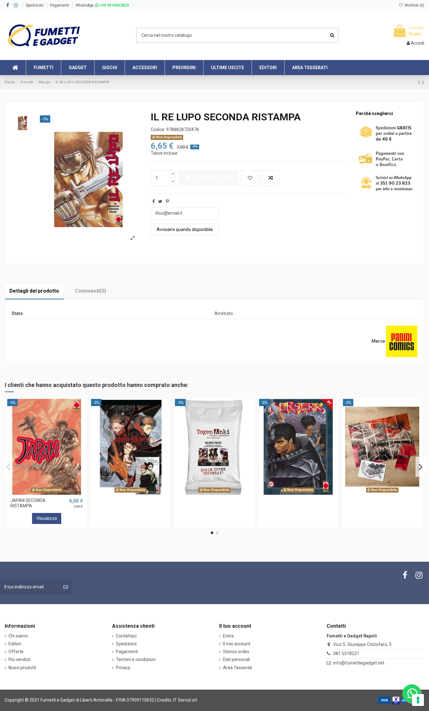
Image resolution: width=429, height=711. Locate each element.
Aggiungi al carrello (213, 177)
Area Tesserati (237, 667)
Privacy (123, 667)
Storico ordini (236, 651)
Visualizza (46, 518)
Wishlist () (414, 5)
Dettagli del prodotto (34, 291)
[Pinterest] (167, 201)
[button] (227, 67)
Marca (378, 341)
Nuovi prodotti (22, 667)
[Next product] (423, 82)
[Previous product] (420, 82)
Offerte (16, 651)
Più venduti (19, 659)
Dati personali (236, 659)
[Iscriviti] (65, 587)
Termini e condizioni (135, 659)
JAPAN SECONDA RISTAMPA (28, 503)
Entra (228, 635)
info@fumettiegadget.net (358, 662)
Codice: (158, 129)
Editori (14, 643)
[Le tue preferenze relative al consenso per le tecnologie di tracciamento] (418, 700)
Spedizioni (35, 5)
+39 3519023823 (113, 5)
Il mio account (236, 643)
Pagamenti (59, 5)
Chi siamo (18, 635)
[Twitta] (160, 201)
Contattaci (126, 635)
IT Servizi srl (185, 700)
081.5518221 (346, 653)
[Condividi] (153, 201)
